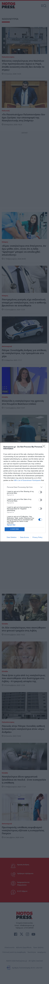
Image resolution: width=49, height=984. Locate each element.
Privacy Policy (37, 537)
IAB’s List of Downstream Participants (27, 480)
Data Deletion (12, 537)
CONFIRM (14, 529)
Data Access (24, 537)
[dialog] (24, 492)
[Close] (44, 447)
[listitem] (24, 487)
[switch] (40, 492)
